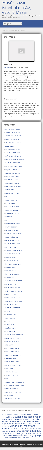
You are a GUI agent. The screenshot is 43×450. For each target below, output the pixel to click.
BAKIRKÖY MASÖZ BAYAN (13, 163)
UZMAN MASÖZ (10, 395)
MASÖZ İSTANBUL (10, 328)
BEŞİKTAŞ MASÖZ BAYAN (12, 173)
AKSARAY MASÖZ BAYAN (12, 132)
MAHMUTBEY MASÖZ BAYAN (14, 301)
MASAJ (7, 311)
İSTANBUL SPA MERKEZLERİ (13, 281)
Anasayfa (5, 30)
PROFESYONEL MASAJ (12, 348)
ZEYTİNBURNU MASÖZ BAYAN (14, 399)
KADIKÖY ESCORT (10, 284)
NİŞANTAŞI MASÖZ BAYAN (13, 338)
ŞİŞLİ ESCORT (9, 368)
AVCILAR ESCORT (10, 146)
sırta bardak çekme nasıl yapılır (23, 433)
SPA (6, 379)
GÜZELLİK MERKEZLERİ (12, 240)
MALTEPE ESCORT (11, 304)
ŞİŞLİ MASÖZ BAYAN (11, 372)
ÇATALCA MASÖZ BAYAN (12, 193)
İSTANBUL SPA (9, 277)
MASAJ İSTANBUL (10, 314)
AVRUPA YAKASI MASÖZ (12, 153)
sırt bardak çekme (17, 421)
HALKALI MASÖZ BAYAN (12, 244)
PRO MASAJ (9, 345)
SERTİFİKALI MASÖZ (11, 358)
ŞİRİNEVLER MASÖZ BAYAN (13, 365)
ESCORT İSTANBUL (11, 200)
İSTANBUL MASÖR (10, 267)
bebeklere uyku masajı (21, 419)
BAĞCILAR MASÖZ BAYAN (13, 156)
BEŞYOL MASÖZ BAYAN (12, 176)
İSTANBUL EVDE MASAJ (12, 254)
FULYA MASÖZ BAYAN (11, 237)
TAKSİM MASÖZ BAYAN (12, 389)
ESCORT (8, 196)
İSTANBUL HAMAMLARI (12, 261)
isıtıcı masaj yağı (27, 435)
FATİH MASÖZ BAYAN (11, 230)
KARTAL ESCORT (10, 294)
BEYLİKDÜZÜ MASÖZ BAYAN (13, 186)
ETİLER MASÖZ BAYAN (12, 213)
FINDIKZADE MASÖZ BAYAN (13, 234)
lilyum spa (5, 426)
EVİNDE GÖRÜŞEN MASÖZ (13, 223)
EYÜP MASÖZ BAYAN (11, 227)
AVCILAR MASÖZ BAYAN (12, 149)
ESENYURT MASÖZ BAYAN (13, 210)
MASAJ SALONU (10, 318)
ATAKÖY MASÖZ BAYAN (12, 139)
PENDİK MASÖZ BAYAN (12, 341)
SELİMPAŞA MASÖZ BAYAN (13, 355)
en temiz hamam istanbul (22, 428)
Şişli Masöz (7, 67)
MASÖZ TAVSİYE (10, 331)
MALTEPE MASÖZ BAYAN (12, 308)
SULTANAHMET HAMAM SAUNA (14, 382)
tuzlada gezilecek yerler (28, 416)
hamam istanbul (31, 423)
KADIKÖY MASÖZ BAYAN (12, 287)
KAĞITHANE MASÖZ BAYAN (13, 291)
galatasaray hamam (19, 431)
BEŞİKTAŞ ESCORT (11, 169)
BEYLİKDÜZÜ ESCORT (12, 183)
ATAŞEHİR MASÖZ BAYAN (13, 143)
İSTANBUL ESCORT (11, 247)
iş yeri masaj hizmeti (12, 423)
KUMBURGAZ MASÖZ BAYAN (14, 298)
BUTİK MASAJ (9, 190)
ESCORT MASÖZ (10, 203)
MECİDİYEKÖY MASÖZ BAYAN (14, 335)
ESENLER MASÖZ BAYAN (12, 207)
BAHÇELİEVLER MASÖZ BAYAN (14, 159)
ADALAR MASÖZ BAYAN (12, 129)
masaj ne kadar (33, 421)
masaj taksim (23, 438)
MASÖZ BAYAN (9, 325)
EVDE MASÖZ (9, 220)
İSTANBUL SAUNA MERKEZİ (13, 274)
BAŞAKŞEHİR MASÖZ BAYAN (14, 166)
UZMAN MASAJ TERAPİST (13, 392)
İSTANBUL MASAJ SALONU (13, 264)
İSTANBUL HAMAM (10, 257)
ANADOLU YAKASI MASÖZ (13, 136)
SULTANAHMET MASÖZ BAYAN (14, 385)
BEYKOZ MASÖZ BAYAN (12, 180)
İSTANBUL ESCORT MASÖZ (13, 250)
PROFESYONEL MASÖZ (12, 352)
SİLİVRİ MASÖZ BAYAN (12, 362)
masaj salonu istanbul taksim (14, 415)
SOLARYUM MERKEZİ (11, 375)
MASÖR (7, 321)
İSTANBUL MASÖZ (10, 271)
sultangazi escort (7, 419)
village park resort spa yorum (19, 427)
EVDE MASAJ (9, 217)
